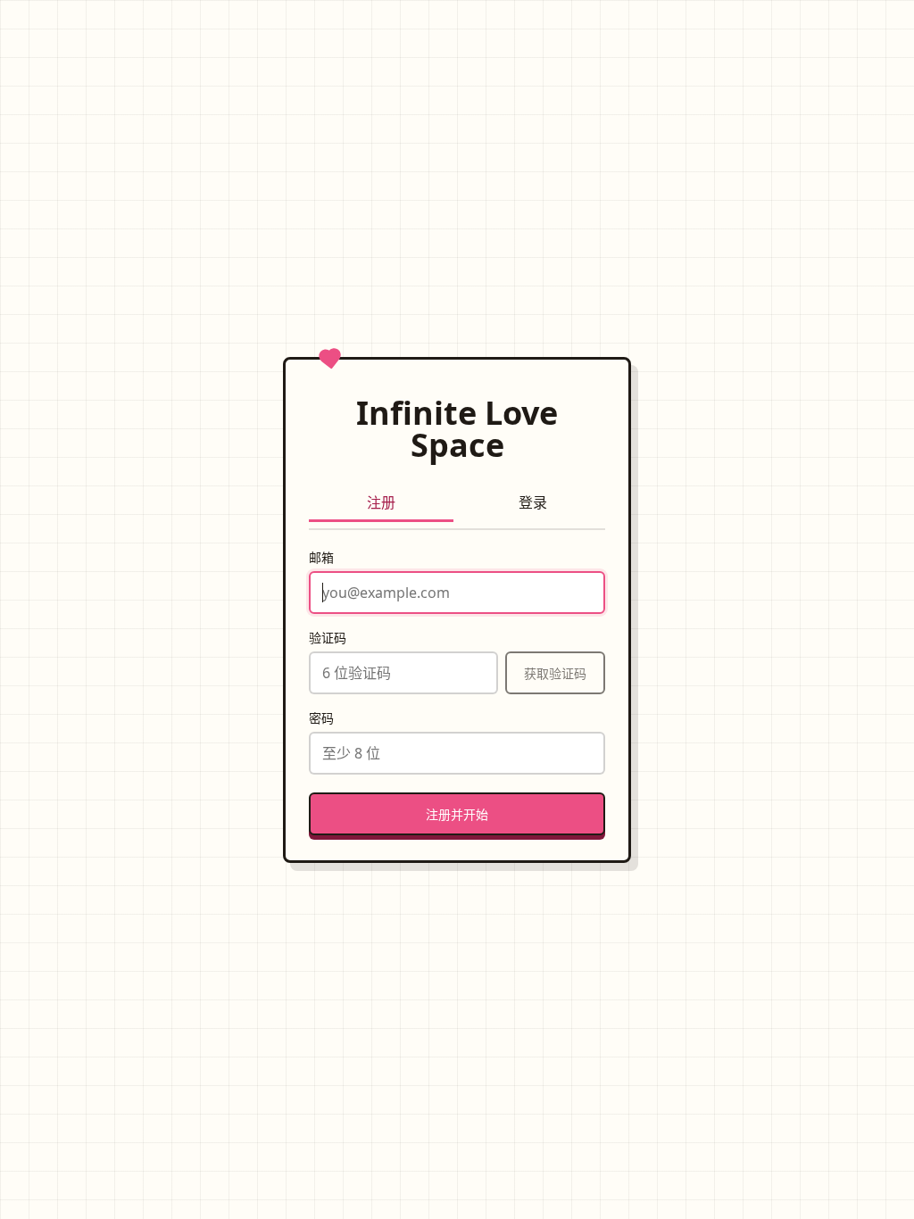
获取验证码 (555, 673)
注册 (381, 502)
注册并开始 (457, 814)
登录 (533, 502)
